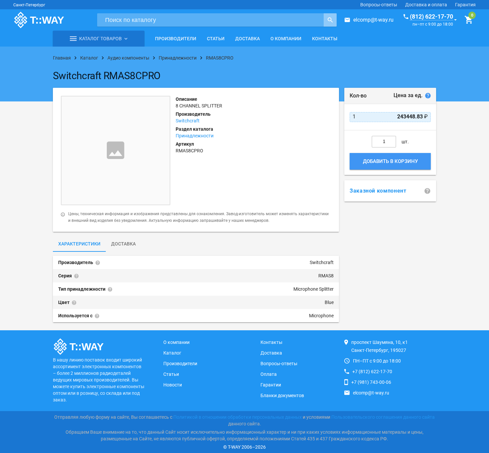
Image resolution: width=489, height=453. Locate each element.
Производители (175, 38)
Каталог (172, 353)
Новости (172, 384)
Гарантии (270, 384)
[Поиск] (330, 20)
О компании (285, 38)
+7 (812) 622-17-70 (372, 371)
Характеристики (79, 243)
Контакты (324, 38)
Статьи (216, 38)
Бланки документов (282, 395)
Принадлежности (195, 135)
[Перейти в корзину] (468, 20)
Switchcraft (188, 120)
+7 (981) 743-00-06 (371, 382)
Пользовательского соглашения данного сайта (383, 417)
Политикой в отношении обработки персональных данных (237, 417)
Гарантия (465, 4)
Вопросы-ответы (378, 4)
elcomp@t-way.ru (373, 20)
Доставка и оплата (426, 4)
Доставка (247, 38)
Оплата (268, 374)
